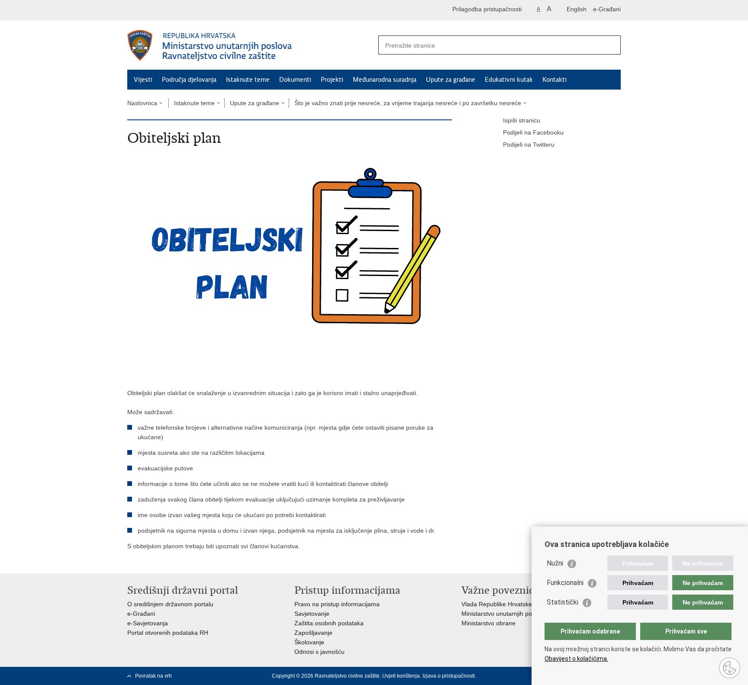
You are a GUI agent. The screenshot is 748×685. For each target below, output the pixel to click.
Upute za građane (450, 80)
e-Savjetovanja (147, 623)
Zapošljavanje (313, 632)
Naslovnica (142, 103)
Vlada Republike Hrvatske (496, 604)
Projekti (332, 80)
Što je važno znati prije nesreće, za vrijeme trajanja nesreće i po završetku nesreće (407, 103)
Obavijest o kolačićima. (576, 658)
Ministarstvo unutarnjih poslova (503, 613)
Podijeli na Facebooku (533, 132)
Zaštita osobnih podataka (329, 623)
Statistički (562, 602)
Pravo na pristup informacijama (337, 604)
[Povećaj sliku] (289, 261)
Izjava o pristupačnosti (448, 676)
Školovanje (309, 642)
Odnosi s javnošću (319, 651)
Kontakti (554, 80)
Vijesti (143, 80)
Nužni (555, 563)
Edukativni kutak (509, 80)
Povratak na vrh (153, 676)
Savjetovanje (311, 613)
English (577, 9)
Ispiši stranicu (521, 120)
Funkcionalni (565, 583)
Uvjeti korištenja (401, 676)
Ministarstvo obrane (488, 623)
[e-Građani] (164, 10)
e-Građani (607, 9)
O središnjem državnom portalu (170, 604)
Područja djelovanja (189, 80)
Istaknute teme (248, 80)
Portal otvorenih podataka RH (167, 632)
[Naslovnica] (250, 45)
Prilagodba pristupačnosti (487, 9)
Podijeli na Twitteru (529, 144)
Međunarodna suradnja (384, 80)
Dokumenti (295, 80)
